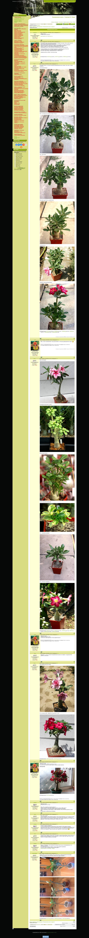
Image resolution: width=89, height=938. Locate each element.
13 (45, 24)
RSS (74, 1)
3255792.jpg (64, 918)
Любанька (38, 25)
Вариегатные (18, 164)
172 (58, 653)
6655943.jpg (56, 630)
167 (59, 41)
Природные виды (19, 162)
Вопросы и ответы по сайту (19, 19)
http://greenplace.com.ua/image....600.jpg (47, 848)
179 (58, 843)
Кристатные (18, 165)
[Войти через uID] (16, 145)
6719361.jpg (54, 631)
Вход (72, 1)
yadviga (35, 802)
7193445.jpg (46, 332)
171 (58, 634)
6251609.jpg (56, 758)
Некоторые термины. (18, 20)
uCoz (55, 932)
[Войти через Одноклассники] (21, 147)
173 (57, 663)
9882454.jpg (72, 630)
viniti (35, 41)
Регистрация (68, 1)
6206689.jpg (56, 331)
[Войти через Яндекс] (23, 145)
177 (57, 824)
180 (57, 853)
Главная (64, 1)
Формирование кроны (33, 27)
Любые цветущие (19, 153)
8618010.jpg (48, 795)
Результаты (16, 168)
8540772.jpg (57, 56)
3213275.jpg (48, 331)
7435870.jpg (48, 758)
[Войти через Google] (26, 145)
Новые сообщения (55, 22)
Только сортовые (19, 157)
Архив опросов (21, 168)
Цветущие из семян (19, 156)
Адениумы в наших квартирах (37, 26)
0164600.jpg (64, 630)
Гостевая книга (17, 137)
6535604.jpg (72, 331)
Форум (31, 26)
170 (57, 358)
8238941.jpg (65, 56)
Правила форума (66, 22)
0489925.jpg (48, 630)
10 (41, 24)
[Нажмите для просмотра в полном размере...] (57, 112)
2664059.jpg (56, 918)
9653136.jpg (49, 56)
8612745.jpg (48, 918)
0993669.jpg (64, 331)
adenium (35, 32)
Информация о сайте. (18, 18)
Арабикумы (18, 160)
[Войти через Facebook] (21, 145)
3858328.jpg (46, 631)
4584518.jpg (54, 332)
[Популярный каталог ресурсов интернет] (46, 937)
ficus (34, 358)
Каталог (15, 138)
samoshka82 (34, 853)
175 (57, 802)
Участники (61, 22)
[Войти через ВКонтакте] (19, 145)
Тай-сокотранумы (19, 161)
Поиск (71, 22)
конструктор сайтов (50, 932)
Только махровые (19, 154)
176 (57, 814)
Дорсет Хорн (18, 166)
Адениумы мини (19, 158)
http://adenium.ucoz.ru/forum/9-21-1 (47, 36)
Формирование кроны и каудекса (48, 26)
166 (59, 32)
